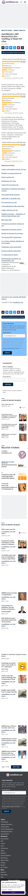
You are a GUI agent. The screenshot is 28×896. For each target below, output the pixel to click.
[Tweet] (14, 47)
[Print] (2, 47)
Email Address (7, 332)
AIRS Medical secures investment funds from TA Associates (8, 620)
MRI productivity (6, 220)
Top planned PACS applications (11, 237)
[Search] (21, 2)
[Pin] (18, 47)
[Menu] (25, 2)
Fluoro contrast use (7, 177)
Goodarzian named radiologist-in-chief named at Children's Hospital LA (9, 416)
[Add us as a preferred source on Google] (22, 47)
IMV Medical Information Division (9, 465)
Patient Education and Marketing (7, 462)
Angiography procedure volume (11, 229)
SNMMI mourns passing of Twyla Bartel (8, 435)
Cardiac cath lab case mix (9, 210)
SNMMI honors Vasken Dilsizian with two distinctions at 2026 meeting (8, 753)
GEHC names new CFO (7, 404)
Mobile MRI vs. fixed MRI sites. (11, 198)
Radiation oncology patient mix (11, 173)
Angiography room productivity (11, 247)
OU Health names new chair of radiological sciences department (9, 426)
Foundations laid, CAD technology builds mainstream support (8, 476)
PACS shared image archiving (10, 195)
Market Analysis (19, 30)
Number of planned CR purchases (12, 233)
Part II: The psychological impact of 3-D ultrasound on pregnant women (9, 487)
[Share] (6, 47)
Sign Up (7, 353)
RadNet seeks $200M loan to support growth (9, 691)
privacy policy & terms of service (11, 348)
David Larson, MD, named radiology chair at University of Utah (8, 677)
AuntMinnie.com (18, 302)
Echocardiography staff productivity (12, 206)
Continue (8, 384)
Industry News (6, 30)
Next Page (16, 767)
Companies (4, 451)
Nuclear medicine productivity (11, 251)
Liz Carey (5, 669)
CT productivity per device (9, 255)
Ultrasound (4, 483)
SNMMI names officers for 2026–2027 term (8, 727)
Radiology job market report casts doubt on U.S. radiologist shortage (8, 665)
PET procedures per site (9, 202)
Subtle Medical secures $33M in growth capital (9, 739)
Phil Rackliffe (7, 611)
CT (2, 472)
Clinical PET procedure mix (9, 185)
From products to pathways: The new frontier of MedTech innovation (7, 607)
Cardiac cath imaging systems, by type (13, 169)
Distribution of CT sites (8, 181)
